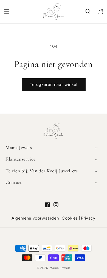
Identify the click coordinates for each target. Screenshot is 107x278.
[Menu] (7, 11)
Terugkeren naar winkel (53, 84)
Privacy (88, 218)
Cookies (70, 218)
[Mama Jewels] (53, 138)
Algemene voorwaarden (35, 218)
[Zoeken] (88, 11)
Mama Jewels (60, 268)
